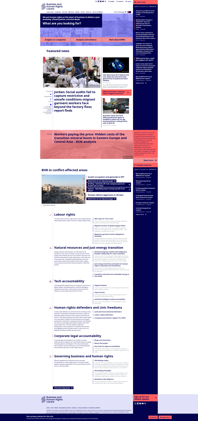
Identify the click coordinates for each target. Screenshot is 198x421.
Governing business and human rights (83, 356)
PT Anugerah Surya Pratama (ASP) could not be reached (144, 196)
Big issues (71, 12)
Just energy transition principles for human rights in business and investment (111, 265)
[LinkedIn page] (98, 1)
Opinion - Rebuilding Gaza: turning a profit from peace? (106, 190)
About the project (101, 343)
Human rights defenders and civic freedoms (88, 307)
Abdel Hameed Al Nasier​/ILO (92, 86)
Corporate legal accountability (77, 336)
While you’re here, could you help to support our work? (114, 92)
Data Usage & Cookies (64, 407)
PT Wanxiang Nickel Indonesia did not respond (145, 189)
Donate (83, 12)
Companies (58, 12)
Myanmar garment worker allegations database (109, 235)
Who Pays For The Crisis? (103, 219)
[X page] (96, 1)
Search (129, 1)
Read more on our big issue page (100, 181)
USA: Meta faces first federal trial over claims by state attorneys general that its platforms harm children (116, 78)
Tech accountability (69, 281)
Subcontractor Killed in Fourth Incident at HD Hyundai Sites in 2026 (145, 12)
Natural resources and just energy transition (88, 247)
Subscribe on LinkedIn (94, 407)
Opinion (77, 12)
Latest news (49, 12)
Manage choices (165, 417)
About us (88, 12)
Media (56, 407)
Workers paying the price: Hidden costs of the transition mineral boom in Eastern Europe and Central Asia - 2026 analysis (90, 138)
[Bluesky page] (101, 1)
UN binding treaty (101, 360)
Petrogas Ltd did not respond (145, 203)
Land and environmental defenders (108, 312)
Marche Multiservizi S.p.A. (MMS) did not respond (144, 174)
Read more (148, 160)
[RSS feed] (105, 1)
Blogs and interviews (102, 340)
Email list (120, 1)
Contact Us (74, 407)
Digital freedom (100, 285)
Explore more (140, 83)
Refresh (151, 6)
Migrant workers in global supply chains (109, 226)
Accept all (153, 417)
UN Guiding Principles (102, 371)
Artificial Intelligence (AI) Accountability (109, 299)
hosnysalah (81, 202)
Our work (64, 12)
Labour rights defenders (103, 315)
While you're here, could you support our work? (145, 59)
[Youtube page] (103, 1)
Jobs (52, 407)
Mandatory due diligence (104, 379)
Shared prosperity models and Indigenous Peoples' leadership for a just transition (110, 253)
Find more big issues (62, 388)
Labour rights (64, 214)
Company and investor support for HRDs (110, 318)
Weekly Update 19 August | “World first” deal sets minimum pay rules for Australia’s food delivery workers (144, 23)
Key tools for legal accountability (107, 346)
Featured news (58, 51)
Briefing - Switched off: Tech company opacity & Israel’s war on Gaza (106, 185)
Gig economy (99, 292)
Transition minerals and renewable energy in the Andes (111, 275)
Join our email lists (97, 12)
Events (48, 407)
